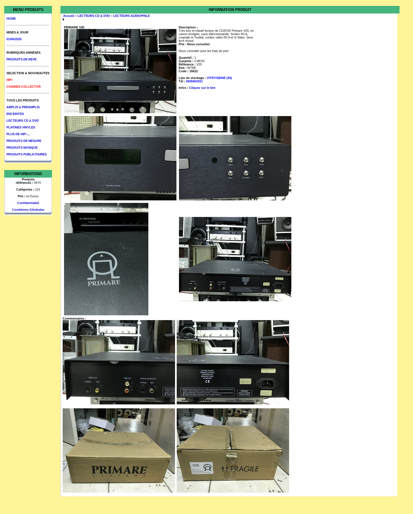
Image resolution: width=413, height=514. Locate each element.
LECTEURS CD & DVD (22, 120)
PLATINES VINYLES (20, 127)
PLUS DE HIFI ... (18, 134)
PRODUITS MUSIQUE (22, 147)
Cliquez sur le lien (202, 87)
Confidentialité (28, 203)
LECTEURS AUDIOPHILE (131, 15)
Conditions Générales (28, 209)
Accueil (68, 15)
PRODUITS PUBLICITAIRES (26, 154)
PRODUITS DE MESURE (23, 140)
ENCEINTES (15, 114)
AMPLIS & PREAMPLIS (23, 107)
